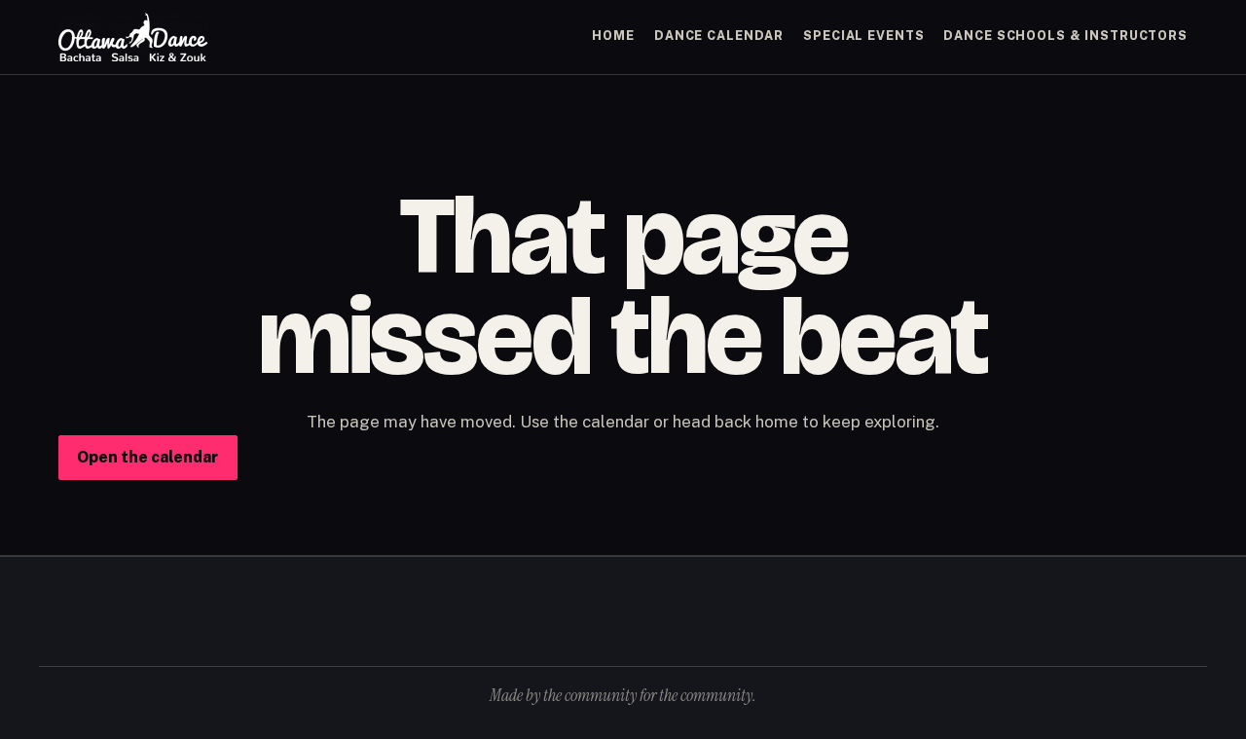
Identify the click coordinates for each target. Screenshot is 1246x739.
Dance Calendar (719, 35)
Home (613, 35)
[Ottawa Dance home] (133, 37)
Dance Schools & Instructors (1065, 35)
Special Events (863, 35)
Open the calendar (147, 457)
